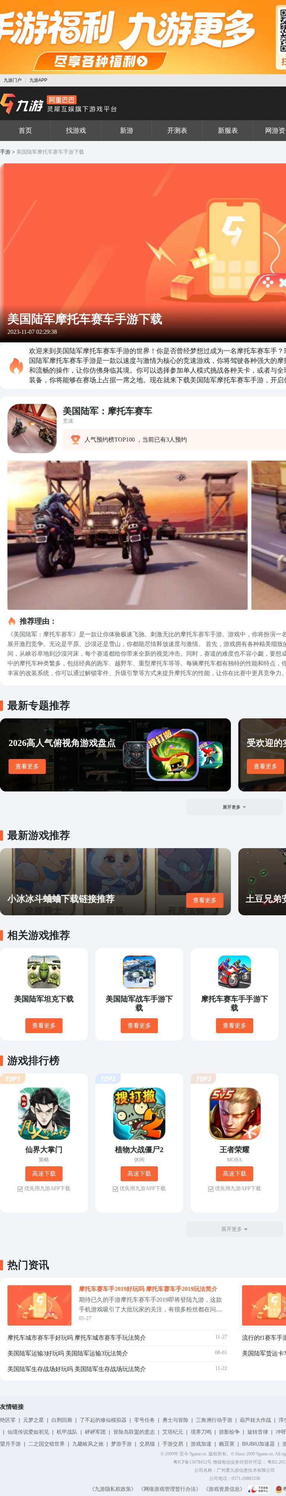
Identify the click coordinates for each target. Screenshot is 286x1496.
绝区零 (8, 1420)
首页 (25, 130)
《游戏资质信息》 (224, 1489)
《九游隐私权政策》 (112, 1489)
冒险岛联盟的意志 (134, 1432)
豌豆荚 (227, 1444)
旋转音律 (257, 1432)
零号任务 (144, 1420)
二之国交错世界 (46, 1444)
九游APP (38, 80)
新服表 (228, 130)
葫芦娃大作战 (255, 1420)
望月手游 (10, 1444)
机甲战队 (67, 1432)
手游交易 (172, 1444)
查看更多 (27, 766)
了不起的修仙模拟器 (103, 1420)
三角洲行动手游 (214, 1420)
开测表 (177, 130)
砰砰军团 (95, 1432)
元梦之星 (33, 1420)
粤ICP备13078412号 (192, 1462)
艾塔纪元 (172, 1432)
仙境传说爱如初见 (28, 1432)
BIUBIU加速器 (258, 1444)
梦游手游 (121, 1444)
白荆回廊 (61, 1420)
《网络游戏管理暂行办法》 (170, 1489)
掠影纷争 (229, 1432)
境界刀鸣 (201, 1432)
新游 (126, 130)
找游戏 (76, 130)
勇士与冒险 (175, 1420)
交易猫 (147, 1444)
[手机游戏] (58, 104)
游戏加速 (201, 1444)
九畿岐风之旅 (88, 1444)
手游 (5, 152)
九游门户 (13, 80)
